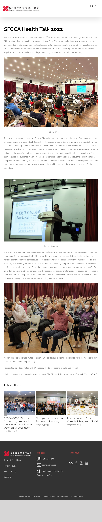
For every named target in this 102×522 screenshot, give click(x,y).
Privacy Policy (10, 459)
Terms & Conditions (12, 454)
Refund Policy (10, 465)
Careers (7, 471)
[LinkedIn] (86, 456)
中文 (91, 6)
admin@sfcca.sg (49, 458)
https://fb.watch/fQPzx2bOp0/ (83, 374)
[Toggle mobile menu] (96, 10)
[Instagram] (81, 456)
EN (96, 6)
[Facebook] (76, 456)
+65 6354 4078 (48, 452)
